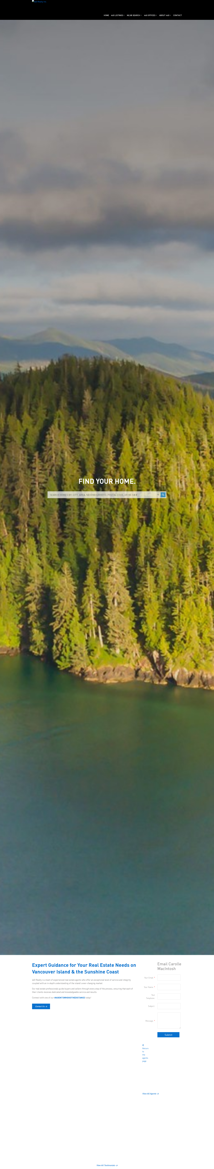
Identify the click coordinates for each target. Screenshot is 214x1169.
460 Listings (117, 15)
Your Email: (149, 977)
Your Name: (149, 987)
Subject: (151, 1006)
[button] (41, 1006)
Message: (149, 1020)
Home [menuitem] (106, 15)
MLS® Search (133, 15)
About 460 (164, 15)
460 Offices (149, 15)
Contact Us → (41, 1006)
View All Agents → (150, 1093)
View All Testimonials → (107, 1165)
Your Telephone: (150, 996)
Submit (168, 1034)
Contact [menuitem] (177, 15)
